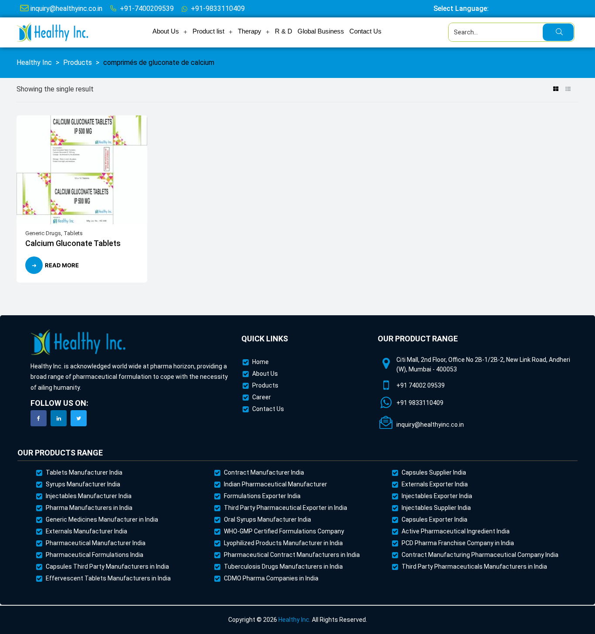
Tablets (73, 233)
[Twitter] (79, 418)
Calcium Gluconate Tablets (73, 243)
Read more (62, 265)
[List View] (567, 89)
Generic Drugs (43, 233)
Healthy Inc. (294, 619)
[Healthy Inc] (78, 342)
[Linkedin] (59, 418)
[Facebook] (38, 418)
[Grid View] (555, 89)
